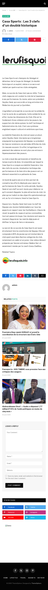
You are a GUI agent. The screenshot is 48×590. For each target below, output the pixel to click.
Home (5, 578)
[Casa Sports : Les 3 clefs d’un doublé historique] (24, 59)
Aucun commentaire (34, 31)
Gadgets (31, 578)
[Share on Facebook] (8, 40)
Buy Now (41, 578)
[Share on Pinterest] (34, 40)
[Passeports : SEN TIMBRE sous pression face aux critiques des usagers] (24, 354)
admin (11, 31)
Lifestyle (14, 578)
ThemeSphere (36, 583)
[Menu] (3, 3)
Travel (23, 578)
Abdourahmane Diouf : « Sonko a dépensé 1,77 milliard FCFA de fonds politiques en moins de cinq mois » (22, 409)
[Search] (44, 3)
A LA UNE (6, 16)
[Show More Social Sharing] (44, 40)
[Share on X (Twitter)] (21, 40)
